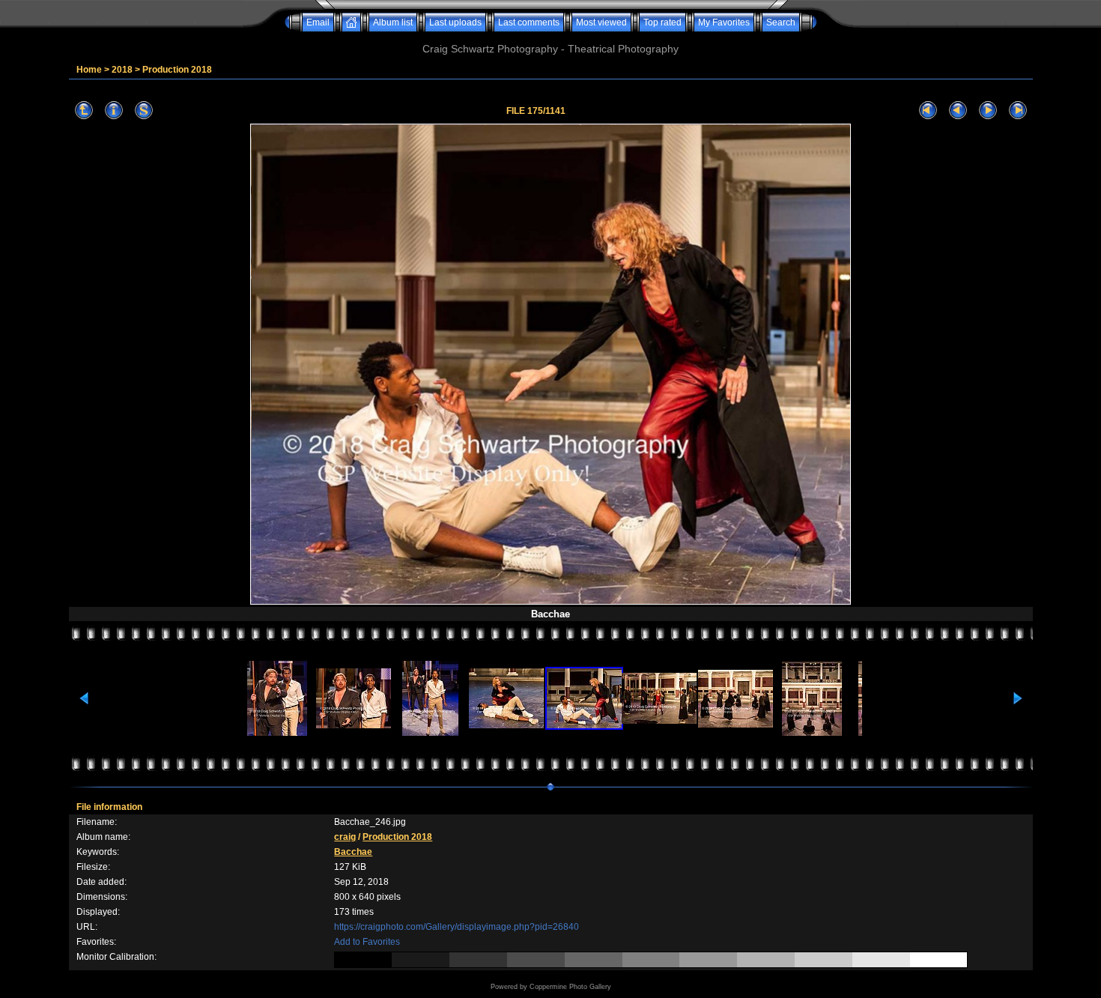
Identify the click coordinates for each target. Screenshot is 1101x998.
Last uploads (455, 22)
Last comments (528, 22)
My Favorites (724, 22)
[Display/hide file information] (114, 110)
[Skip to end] (1018, 110)
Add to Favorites (367, 942)
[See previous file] (958, 110)
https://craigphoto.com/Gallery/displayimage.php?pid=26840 (456, 927)
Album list (393, 22)
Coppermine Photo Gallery (570, 987)
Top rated (662, 22)
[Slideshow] (144, 110)
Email (318, 22)
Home (89, 69)
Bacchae (353, 852)
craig (345, 837)
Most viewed (601, 22)
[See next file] (988, 110)
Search (780, 22)
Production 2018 (177, 69)
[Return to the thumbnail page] (84, 110)
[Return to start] (928, 110)
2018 (122, 69)
